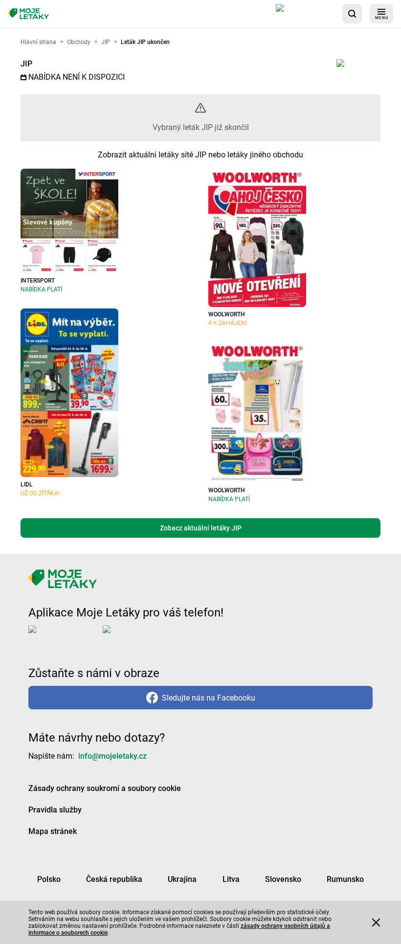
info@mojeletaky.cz (112, 756)
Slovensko (283, 879)
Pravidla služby (55, 809)
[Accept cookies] (376, 922)
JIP (26, 63)
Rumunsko (345, 879)
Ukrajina (182, 879)
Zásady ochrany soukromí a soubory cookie (104, 788)
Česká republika (114, 879)
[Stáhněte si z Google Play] (142, 637)
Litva (231, 879)
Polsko (49, 879)
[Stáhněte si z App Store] (305, 13)
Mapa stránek (52, 831)
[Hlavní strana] (28, 14)
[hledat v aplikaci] (352, 13)
